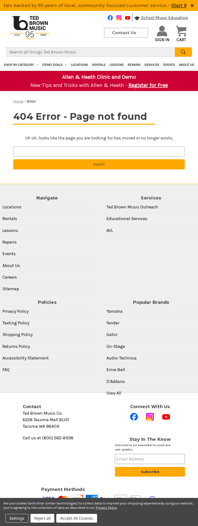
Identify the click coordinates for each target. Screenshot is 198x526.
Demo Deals (52, 65)
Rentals (99, 65)
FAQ (5, 369)
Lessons (116, 65)
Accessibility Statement (25, 358)
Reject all (42, 518)
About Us (186, 65)
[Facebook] (110, 17)
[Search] (183, 52)
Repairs (134, 65)
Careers (9, 277)
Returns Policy (16, 346)
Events (169, 65)
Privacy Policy (15, 311)
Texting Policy (15, 323)
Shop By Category (19, 65)
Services (151, 65)
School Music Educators (164, 17)
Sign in (162, 39)
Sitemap (10, 288)
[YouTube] (127, 17)
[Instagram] (118, 17)
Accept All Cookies (76, 518)
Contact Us (124, 32)
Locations (79, 65)
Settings (16, 518)
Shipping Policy (17, 334)
